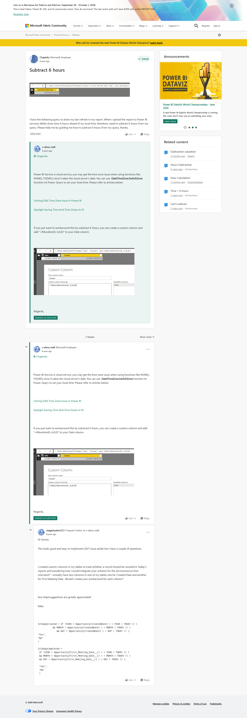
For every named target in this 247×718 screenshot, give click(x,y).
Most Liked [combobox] (147, 337)
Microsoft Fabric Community (37, 35)
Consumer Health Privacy (69, 711)
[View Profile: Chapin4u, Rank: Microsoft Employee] (34, 59)
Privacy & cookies (181, 703)
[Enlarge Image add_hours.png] (80, 89)
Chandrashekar (195, 182)
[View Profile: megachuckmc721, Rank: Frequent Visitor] (41, 532)
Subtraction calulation (183, 151)
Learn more (156, 42)
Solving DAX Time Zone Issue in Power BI (57, 200)
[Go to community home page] (46, 26)
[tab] (189, 127)
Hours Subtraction (181, 164)
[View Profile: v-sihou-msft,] (37, 149)
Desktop (75, 35)
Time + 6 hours (179, 190)
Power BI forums (61, 35)
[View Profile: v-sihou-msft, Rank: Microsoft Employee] (36, 349)
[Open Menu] (219, 35)
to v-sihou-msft (91, 530)
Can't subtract (179, 204)
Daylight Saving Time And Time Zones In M (59, 209)
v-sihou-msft (48, 147)
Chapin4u (45, 57)
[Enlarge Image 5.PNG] (84, 271)
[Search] (196, 26)
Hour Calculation (180, 178)
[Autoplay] (185, 127)
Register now (21, 14)
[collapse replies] (26, 347)
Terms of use (200, 703)
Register (206, 25)
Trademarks (216, 703)
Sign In (217, 25)
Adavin (191, 156)
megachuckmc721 (55, 530)
